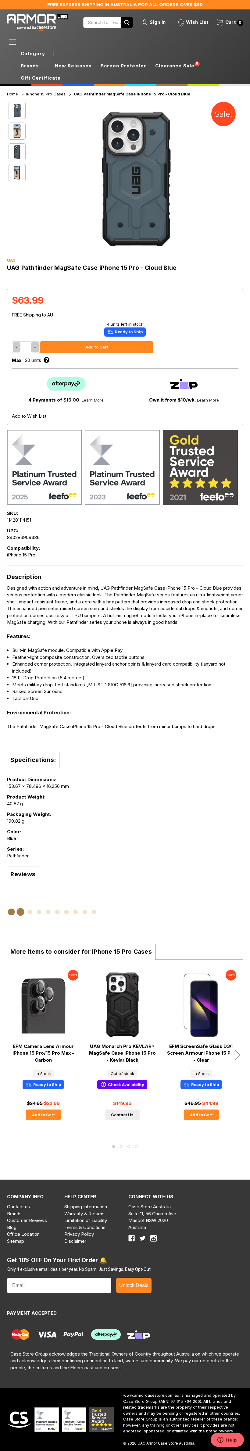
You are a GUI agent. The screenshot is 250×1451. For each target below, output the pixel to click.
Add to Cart (43, 1114)
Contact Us (122, 1114)
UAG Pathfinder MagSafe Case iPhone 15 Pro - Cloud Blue (132, 93)
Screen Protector (123, 66)
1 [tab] (113, 1146)
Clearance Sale (175, 66)
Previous (13, 1054)
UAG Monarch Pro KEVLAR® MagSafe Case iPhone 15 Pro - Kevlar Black (122, 1053)
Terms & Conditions (84, 1227)
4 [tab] (136, 1146)
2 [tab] (121, 1146)
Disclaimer (75, 1241)
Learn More (93, 400)
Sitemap (15, 1241)
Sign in (157, 22)
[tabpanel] (43, 1049)
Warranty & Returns (84, 1214)
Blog (11, 1227)
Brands (14, 1214)
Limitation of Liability (85, 1220)
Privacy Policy (79, 1234)
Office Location (23, 1234)
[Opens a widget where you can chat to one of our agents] (227, 1440)
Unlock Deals (133, 1285)
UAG (11, 260)
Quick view (43, 1004)
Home (12, 93)
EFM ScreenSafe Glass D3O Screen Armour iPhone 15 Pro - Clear (201, 1053)
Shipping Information (85, 1207)
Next (237, 1054)
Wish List (197, 22)
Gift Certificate (41, 78)
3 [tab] (128, 1146)
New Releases (73, 66)
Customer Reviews (27, 1220)
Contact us (18, 1207)
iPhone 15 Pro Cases (46, 93)
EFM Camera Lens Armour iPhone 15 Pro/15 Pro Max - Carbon (43, 1053)
